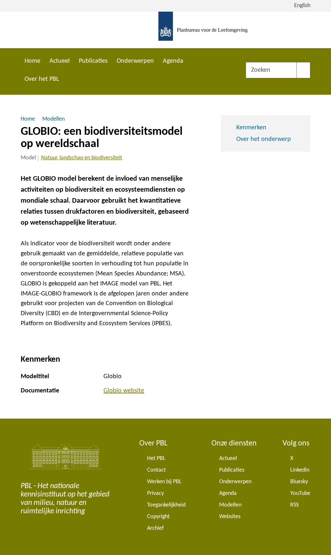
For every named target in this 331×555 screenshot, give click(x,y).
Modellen (230, 505)
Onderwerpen (135, 61)
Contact (156, 470)
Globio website (123, 391)
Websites (229, 517)
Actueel (59, 61)
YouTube (300, 493)
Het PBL (156, 458)
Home (32, 61)
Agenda (173, 61)
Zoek (303, 70)
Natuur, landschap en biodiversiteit (81, 158)
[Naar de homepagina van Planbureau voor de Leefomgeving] (165, 30)
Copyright (158, 517)
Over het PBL (42, 79)
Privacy (155, 493)
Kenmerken (251, 127)
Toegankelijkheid (166, 505)
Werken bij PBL (164, 482)
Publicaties (93, 61)
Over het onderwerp (263, 139)
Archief (155, 528)
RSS (294, 505)
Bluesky (299, 482)
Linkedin (299, 470)
